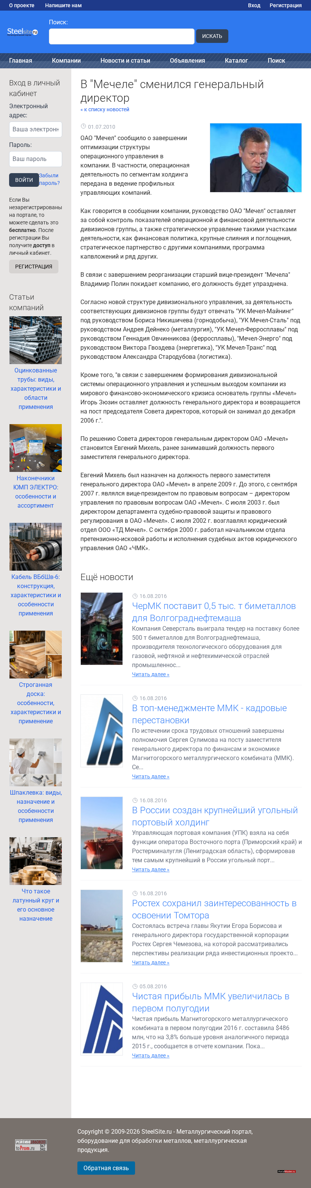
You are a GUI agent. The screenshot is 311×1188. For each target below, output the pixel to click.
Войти (24, 180)
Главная (20, 60)
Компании (66, 60)
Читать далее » (151, 674)
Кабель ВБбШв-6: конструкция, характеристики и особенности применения (36, 595)
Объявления (187, 60)
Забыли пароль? (49, 179)
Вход (254, 5)
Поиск (276, 60)
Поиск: (58, 22)
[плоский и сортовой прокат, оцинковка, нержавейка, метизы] (23, 32)
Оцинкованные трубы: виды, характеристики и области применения (36, 388)
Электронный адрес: (28, 111)
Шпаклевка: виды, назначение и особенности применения (36, 806)
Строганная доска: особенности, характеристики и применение (36, 703)
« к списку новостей (104, 109)
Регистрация (286, 5)
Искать (212, 36)
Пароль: (20, 144)
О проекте (22, 5)
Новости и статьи (125, 60)
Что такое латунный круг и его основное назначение (36, 905)
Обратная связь (106, 1168)
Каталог (236, 60)
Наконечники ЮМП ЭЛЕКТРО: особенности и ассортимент (35, 492)
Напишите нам (63, 5)
